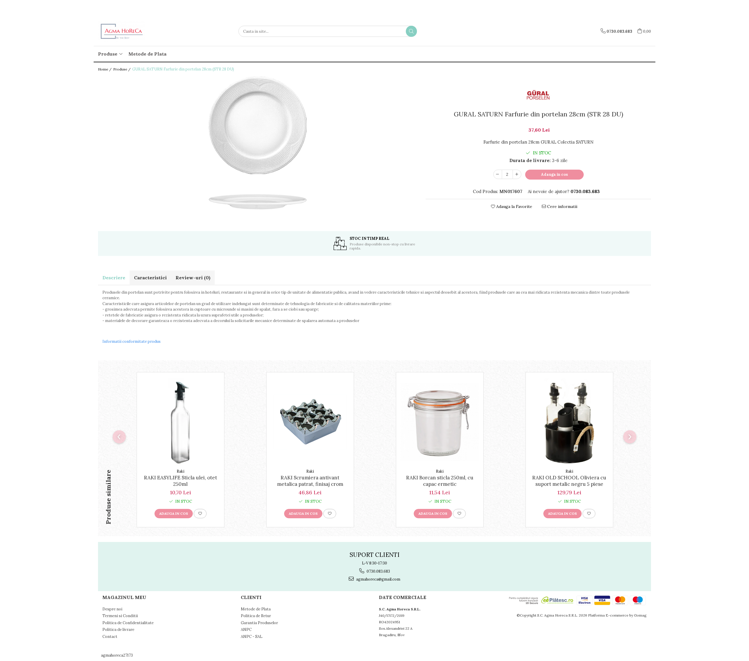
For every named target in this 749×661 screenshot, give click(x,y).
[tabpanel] (257, 145)
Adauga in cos (554, 174)
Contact (109, 636)
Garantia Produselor (259, 622)
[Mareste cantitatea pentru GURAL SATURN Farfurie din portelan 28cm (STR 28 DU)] (517, 174)
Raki (180, 471)
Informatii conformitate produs (131, 341)
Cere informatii (561, 206)
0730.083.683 (378, 571)
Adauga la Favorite (513, 206)
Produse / (122, 69)
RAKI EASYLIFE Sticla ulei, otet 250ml (180, 480)
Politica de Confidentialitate (128, 622)
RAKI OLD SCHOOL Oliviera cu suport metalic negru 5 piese (569, 480)
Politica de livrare (118, 629)
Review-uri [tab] (193, 277)
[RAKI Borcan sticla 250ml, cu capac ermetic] (440, 422)
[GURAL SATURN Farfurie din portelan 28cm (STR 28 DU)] (257, 145)
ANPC (246, 629)
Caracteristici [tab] (150, 277)
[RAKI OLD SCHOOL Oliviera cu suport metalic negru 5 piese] (569, 422)
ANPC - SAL (251, 636)
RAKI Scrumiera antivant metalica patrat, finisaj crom (310, 480)
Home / (105, 69)
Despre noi (112, 609)
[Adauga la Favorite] (200, 513)
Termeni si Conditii (120, 615)
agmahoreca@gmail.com (377, 579)
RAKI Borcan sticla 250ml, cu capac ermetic (439, 480)
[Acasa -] (127, 31)
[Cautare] (411, 31)
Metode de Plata (147, 54)
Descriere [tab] (113, 277)
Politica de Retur (256, 615)
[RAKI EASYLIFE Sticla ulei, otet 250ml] (180, 422)
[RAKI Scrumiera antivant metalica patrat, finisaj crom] (310, 422)
